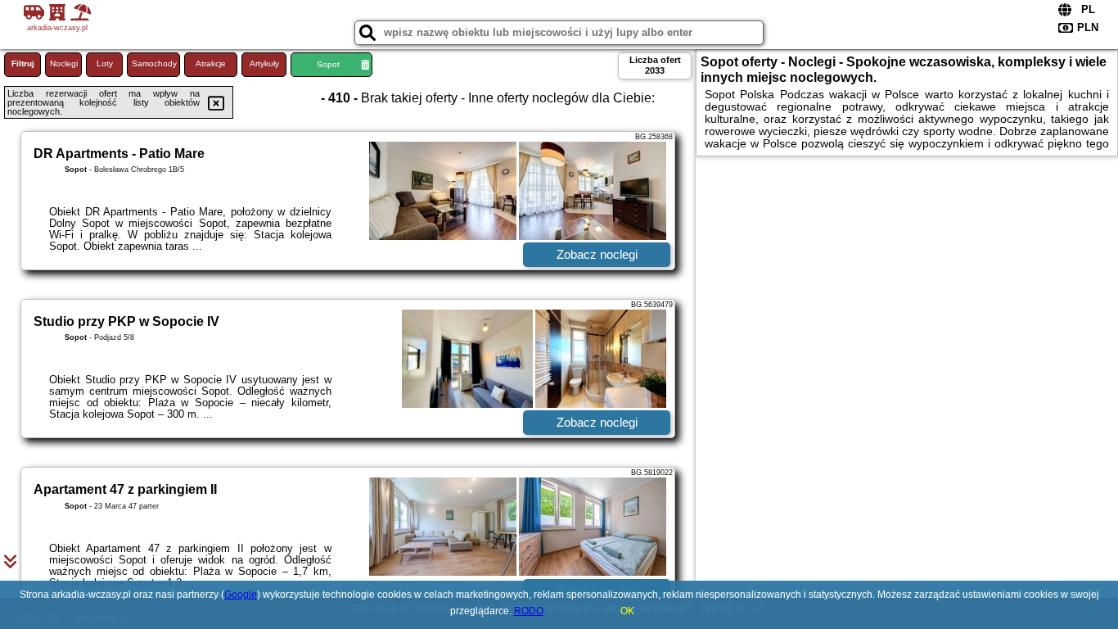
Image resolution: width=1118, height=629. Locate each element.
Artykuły (264, 63)
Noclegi (64, 63)
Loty (105, 63)
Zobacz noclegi (597, 254)
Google (240, 594)
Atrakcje (211, 63)
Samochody (154, 63)
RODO (528, 611)
